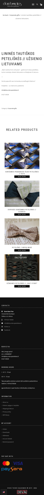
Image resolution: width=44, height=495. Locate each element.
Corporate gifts (15, 15)
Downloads (6, 432)
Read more (22, 176)
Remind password (8, 442)
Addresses (6, 435)
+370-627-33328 (8, 320)
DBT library (6, 415)
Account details (7, 439)
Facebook (7, 330)
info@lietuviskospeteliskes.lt (10, 90)
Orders (5, 429)
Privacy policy (7, 412)
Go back (5, 15)
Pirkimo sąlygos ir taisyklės (11, 405)
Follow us (7, 327)
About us (5, 402)
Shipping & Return (8, 409)
